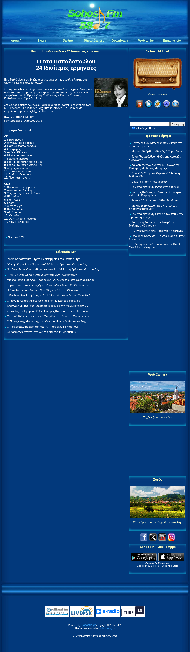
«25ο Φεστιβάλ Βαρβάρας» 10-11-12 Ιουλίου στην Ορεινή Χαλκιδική (48, 295)
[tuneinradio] (133, 616)
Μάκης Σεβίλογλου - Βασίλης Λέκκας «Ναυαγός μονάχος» (153, 207)
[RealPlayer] (166, 107)
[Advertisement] (157, 314)
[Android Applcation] (144, 560)
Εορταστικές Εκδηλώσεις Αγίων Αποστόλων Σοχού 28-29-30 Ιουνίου (48, 285)
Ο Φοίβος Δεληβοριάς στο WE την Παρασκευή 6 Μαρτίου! (42, 326)
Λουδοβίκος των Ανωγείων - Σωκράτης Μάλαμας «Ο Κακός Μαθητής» (154, 166)
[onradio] (57, 616)
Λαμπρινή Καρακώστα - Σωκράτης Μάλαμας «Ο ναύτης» (151, 224)
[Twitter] (153, 539)
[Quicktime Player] (175, 107)
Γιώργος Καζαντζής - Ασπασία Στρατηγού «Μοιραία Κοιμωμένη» (155, 193)
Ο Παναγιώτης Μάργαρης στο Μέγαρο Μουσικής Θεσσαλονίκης (46, 321)
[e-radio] (107, 616)
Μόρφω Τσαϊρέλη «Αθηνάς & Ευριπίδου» (157, 151)
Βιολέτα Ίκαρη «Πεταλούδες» (150, 181)
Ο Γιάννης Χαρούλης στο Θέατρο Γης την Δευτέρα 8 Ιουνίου (43, 300)
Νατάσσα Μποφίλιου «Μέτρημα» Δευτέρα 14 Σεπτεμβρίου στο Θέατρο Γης (53, 269)
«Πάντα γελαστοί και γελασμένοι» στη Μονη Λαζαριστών (42, 274)
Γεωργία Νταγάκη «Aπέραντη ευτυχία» (156, 186)
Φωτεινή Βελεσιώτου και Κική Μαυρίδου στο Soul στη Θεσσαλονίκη (48, 316)
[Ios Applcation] (171, 560)
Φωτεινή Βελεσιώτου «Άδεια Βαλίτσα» (155, 200)
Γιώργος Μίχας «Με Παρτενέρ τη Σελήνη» (157, 230)
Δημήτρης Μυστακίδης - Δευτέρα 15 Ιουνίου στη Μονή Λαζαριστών (47, 305)
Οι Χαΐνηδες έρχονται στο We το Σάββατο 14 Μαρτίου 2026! (43, 331)
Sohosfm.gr (88, 625)
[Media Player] (149, 107)
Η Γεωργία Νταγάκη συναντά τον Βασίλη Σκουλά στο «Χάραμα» (155, 246)
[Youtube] (162, 539)
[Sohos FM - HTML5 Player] (140, 107)
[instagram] (171, 539)
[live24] (82, 616)
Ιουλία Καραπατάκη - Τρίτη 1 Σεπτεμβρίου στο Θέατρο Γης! (43, 259)
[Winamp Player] (157, 107)
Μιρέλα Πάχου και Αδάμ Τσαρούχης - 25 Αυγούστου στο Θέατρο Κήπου (50, 279)
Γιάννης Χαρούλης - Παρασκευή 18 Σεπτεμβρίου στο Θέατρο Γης (47, 264)
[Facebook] (143, 539)
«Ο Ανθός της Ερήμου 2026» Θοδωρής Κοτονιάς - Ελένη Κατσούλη (48, 311)
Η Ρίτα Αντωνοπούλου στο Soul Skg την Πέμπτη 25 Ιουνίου (43, 290)
